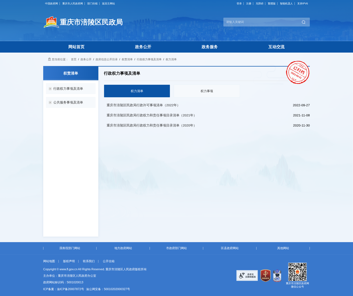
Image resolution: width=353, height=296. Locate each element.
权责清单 (127, 59)
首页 (73, 59)
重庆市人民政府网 (72, 3)
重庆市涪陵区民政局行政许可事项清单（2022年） (143, 105)
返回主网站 (108, 3)
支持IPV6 (302, 3)
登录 (239, 3)
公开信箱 (109, 261)
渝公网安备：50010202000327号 (108, 289)
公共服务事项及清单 (68, 102)
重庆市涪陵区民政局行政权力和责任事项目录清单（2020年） (152, 125)
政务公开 (86, 59)
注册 (248, 3)
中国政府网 (51, 3)
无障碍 (259, 3)
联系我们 (89, 261)
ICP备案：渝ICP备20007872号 (63, 289)
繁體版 (272, 3)
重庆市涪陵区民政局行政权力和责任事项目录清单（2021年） (152, 115)
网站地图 (49, 261)
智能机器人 (286, 3)
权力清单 (171, 59)
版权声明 (69, 261)
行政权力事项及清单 (149, 59)
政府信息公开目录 (107, 59)
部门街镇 (92, 3)
